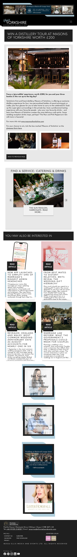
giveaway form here (14, 128)
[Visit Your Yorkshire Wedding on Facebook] (5, 554)
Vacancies (7, 538)
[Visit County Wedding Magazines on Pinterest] (8, 554)
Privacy (6, 540)
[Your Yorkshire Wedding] (14, 22)
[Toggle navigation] (71, 22)
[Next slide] (66, 200)
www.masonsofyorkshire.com (32, 122)
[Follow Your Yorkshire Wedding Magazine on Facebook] (38, 420)
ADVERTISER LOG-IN (52, 533)
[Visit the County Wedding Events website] (48, 538)
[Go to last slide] (10, 200)
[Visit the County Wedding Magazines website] (53, 538)
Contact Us (8, 536)
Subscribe (19, 536)
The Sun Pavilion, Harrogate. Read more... (38, 210)
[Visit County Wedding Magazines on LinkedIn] (15, 554)
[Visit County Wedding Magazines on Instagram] (11, 554)
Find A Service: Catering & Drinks (38, 171)
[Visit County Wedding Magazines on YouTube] (18, 554)
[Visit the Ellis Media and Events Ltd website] (11, 524)
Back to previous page (16, 157)
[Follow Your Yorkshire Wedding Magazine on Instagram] (38, 381)
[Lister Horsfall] (38, 498)
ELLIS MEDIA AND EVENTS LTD (27, 544)
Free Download (21, 538)
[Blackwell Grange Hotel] (38, 9)
